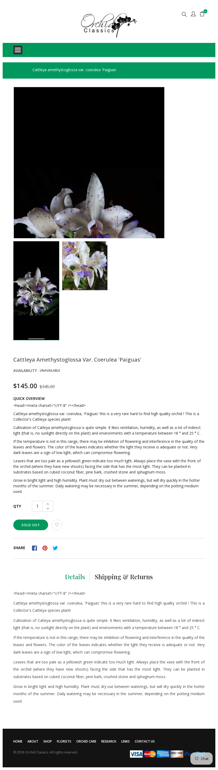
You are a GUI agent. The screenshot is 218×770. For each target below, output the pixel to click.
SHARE (19, 547)
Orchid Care (86, 741)
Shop (47, 741)
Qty (17, 506)
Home (17, 741)
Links (125, 741)
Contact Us (145, 741)
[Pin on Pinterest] (46, 547)
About (32, 741)
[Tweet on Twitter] (57, 547)
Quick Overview (29, 398)
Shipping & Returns (124, 576)
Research (108, 741)
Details (75, 576)
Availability (25, 370)
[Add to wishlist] (57, 525)
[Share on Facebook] (36, 547)
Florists (64, 741)
